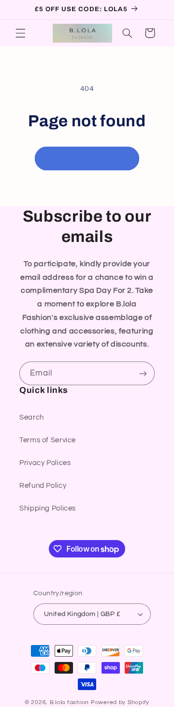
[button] (20, 33)
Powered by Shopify (120, 702)
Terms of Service (47, 440)
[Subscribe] (143, 373)
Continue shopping (87, 158)
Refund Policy (42, 485)
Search (31, 417)
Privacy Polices (45, 462)
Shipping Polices (47, 508)
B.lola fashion (70, 702)
